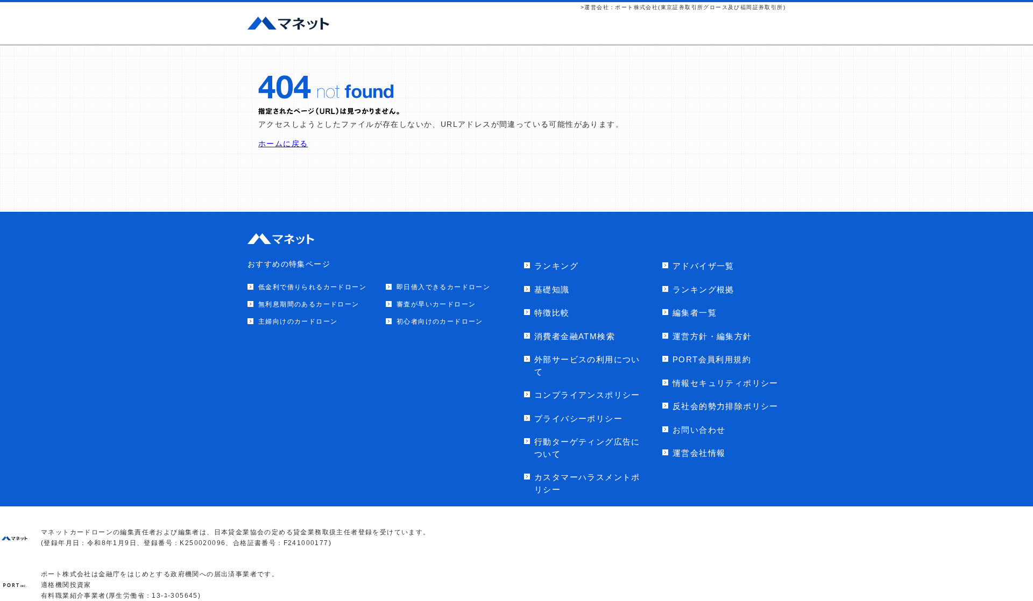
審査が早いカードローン (436, 304)
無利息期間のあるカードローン (308, 304)
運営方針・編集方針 (712, 336)
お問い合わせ (699, 429)
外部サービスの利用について (587, 365)
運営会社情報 (699, 452)
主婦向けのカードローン (297, 321)
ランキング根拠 (703, 289)
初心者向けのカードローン (440, 321)
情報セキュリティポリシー (726, 383)
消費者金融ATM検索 (574, 336)
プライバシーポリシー (578, 418)
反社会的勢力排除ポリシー (726, 406)
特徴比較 (552, 312)
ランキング (556, 265)
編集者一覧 (695, 312)
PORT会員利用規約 (712, 359)
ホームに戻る (283, 143)
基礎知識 (552, 289)
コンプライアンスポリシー (587, 394)
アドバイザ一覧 (703, 265)
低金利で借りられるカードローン (312, 287)
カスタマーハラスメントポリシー (587, 483)
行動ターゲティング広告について (587, 448)
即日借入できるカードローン (443, 287)
